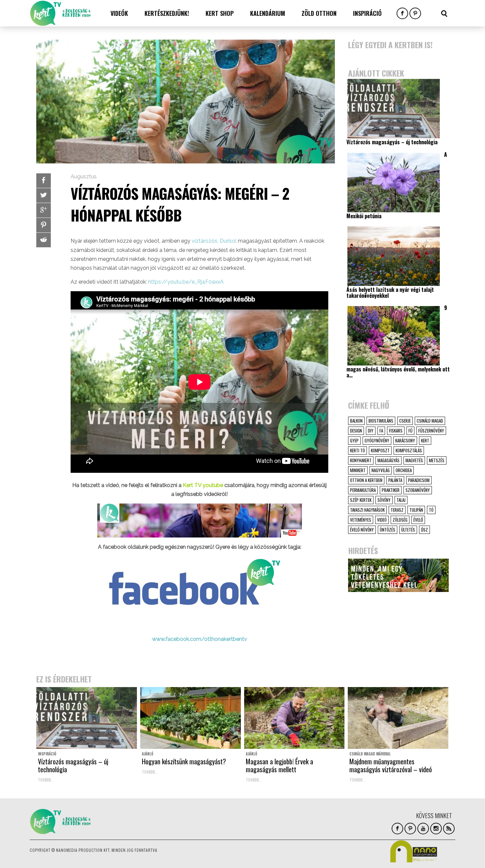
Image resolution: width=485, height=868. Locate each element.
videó (382, 519)
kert (425, 440)
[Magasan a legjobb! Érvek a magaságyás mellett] (294, 718)
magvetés (414, 460)
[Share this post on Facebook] (43, 180)
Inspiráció (367, 13)
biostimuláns (381, 420)
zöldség (400, 519)
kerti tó (357, 450)
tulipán (416, 509)
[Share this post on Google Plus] (43, 210)
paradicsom (419, 480)
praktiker (391, 490)
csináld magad (430, 420)
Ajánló (147, 753)
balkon (356, 420)
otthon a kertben (366, 480)
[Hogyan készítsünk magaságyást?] (190, 718)
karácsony (405, 440)
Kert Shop (220, 13)
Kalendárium (267, 13)
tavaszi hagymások (367, 509)
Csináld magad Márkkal (370, 753)
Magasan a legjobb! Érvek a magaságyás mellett (279, 765)
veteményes (360, 519)
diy (370, 430)
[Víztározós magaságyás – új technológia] (86, 718)
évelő (418, 519)
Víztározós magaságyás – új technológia (73, 765)
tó (431, 509)
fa (381, 430)
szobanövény (417, 490)
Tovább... (46, 779)
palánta (395, 480)
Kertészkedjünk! (167, 13)
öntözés (387, 529)
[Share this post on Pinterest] (43, 225)
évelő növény (362, 529)
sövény (384, 500)
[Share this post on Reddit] (43, 240)
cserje (405, 420)
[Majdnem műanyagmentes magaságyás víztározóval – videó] (398, 718)
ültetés (408, 529)
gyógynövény (377, 440)
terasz (397, 509)
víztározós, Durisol (214, 241)
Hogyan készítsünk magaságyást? (184, 761)
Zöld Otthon (319, 13)
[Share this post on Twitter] (43, 195)
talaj (401, 500)
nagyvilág (381, 470)
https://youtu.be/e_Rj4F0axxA (186, 282)
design (356, 430)
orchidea (404, 470)
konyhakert (361, 460)
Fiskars (396, 430)
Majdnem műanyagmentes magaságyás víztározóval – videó (390, 765)
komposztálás (409, 450)
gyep (354, 440)
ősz (424, 529)
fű (410, 430)
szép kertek (361, 500)
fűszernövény (431, 430)
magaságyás (388, 460)
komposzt (380, 450)
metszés (436, 460)
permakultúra (363, 490)
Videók (119, 13)
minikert (358, 470)
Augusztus (84, 176)
